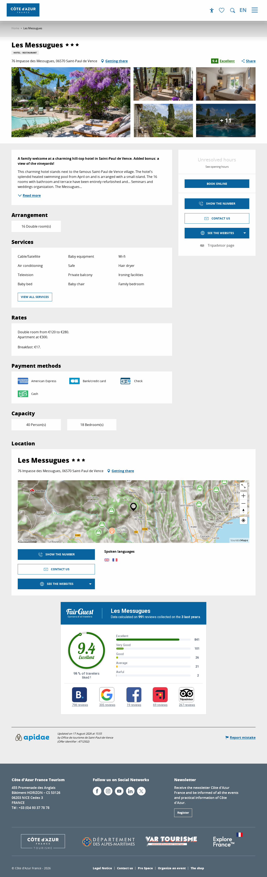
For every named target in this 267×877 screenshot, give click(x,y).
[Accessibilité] (212, 10)
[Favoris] (222, 10)
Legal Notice (102, 868)
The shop (197, 868)
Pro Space (145, 868)
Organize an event (172, 868)
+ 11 (226, 120)
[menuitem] (23, 9)
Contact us (125, 868)
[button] (232, 10)
